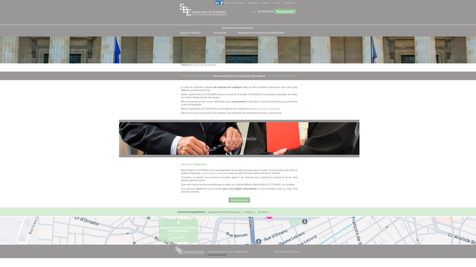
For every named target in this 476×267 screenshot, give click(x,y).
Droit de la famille (190, 32)
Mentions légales (281, 251)
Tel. (263, 11)
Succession (220, 32)
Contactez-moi (239, 200)
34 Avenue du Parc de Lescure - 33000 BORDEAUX (228, 252)
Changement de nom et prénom (224, 212)
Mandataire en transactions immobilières (261, 32)
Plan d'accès (288, 3)
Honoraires (252, 3)
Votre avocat (238, 3)
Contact (276, 3)
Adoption (249, 212)
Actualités (265, 3)
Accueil (196, 65)
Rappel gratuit (285, 11)
